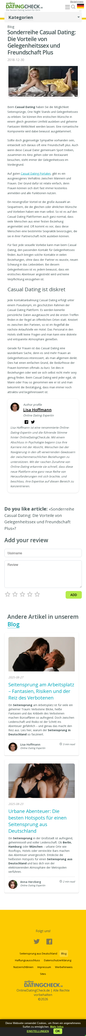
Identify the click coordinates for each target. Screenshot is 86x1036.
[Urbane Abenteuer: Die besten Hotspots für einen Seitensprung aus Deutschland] (41, 781)
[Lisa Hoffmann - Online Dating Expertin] (14, 407)
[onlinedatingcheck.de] (25, 7)
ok (57, 1031)
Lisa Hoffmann (37, 409)
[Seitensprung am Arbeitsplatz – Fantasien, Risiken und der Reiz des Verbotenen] (41, 654)
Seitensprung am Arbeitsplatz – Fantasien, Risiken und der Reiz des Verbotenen (41, 691)
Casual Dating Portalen (36, 173)
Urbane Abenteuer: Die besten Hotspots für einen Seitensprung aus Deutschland (37, 821)
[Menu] (67, 7)
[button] (38, 1031)
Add (73, 595)
